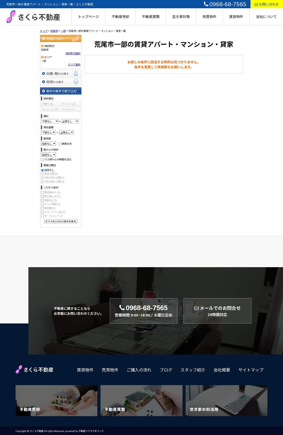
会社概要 (222, 370)
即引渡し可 (52, 196)
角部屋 (49, 208)
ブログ (166, 370)
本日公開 (51, 173)
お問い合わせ (269, 4)
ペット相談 (52, 204)
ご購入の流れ (139, 370)
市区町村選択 (72, 53)
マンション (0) (50, 109)
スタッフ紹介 (192, 370)
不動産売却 (120, 16)
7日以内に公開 (54, 181)
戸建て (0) (47, 103)
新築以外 (67, 143)
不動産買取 (151, 16)
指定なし (49, 170)
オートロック (53, 216)
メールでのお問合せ (220, 310)
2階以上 (50, 200)
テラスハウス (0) (68, 110)
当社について (266, 16)
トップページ (88, 16)
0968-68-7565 (227, 4)
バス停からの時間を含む (58, 159)
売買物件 (209, 16)
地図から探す (60, 81)
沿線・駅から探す (60, 73)
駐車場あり (52, 192)
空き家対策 (181, 16)
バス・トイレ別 (54, 212)
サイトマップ (250, 370)
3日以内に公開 (54, 177)
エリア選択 (74, 64)
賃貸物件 (236, 16)
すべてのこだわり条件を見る (60, 221)
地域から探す (60, 38)
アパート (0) (68, 103)
